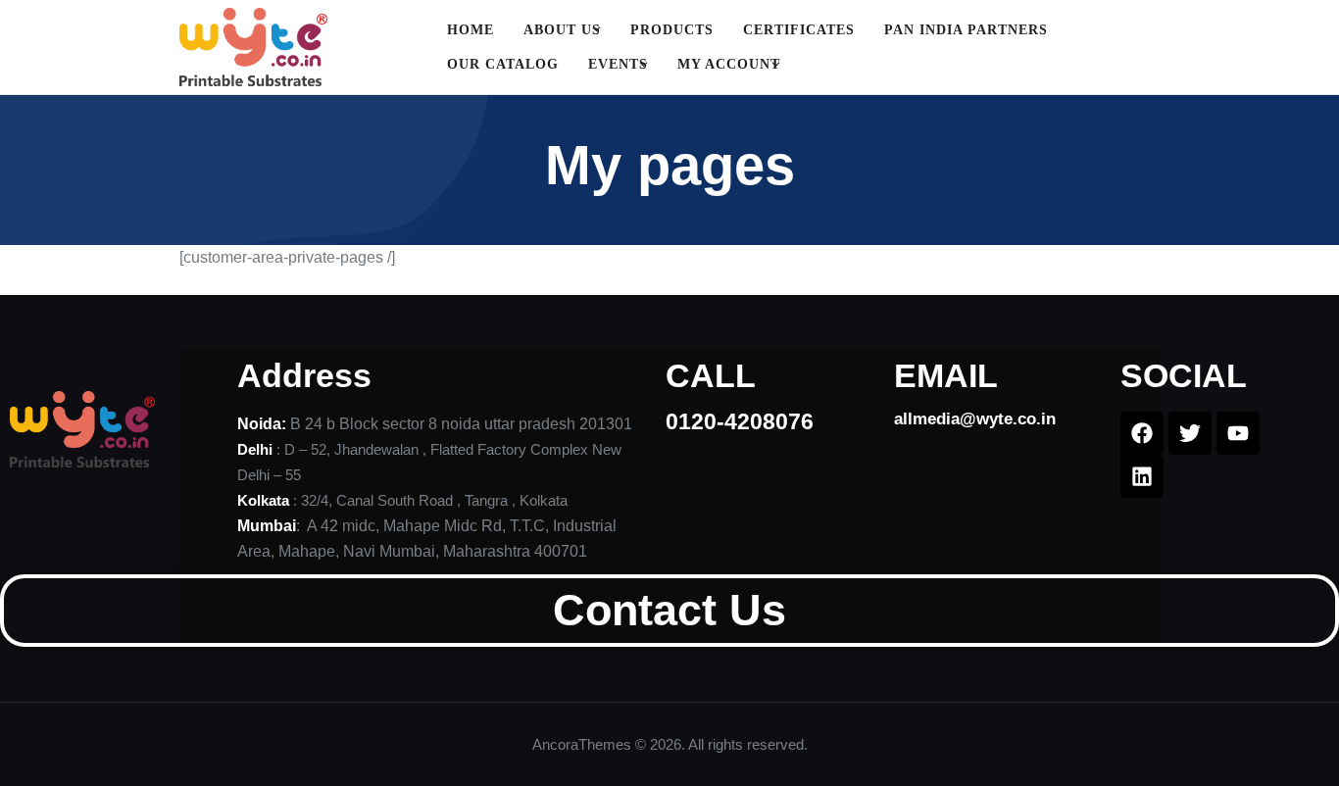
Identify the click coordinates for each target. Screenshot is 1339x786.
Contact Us (669, 610)
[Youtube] (1238, 433)
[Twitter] (1190, 433)
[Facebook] (1142, 433)
